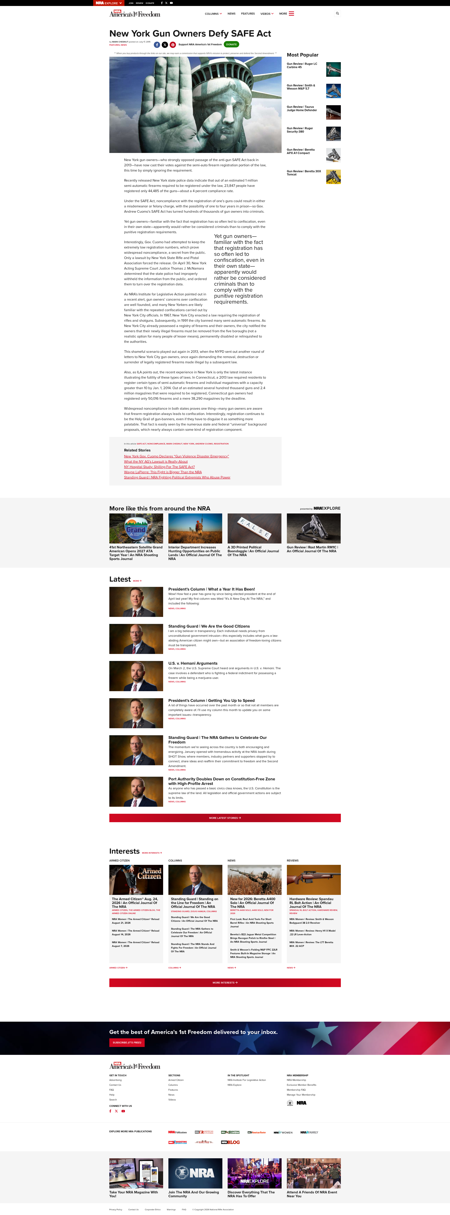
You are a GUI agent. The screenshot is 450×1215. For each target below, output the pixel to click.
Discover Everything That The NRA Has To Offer (251, 1194)
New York (188, 443)
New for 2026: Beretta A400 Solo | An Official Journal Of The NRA (252, 902)
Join (131, 3)
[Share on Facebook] (157, 43)
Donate (150, 3)
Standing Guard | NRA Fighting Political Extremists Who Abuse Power (177, 477)
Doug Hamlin (198, 911)
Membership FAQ (296, 1090)
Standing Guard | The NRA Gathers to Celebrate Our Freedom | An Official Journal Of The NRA (192, 932)
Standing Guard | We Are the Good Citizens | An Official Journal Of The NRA (194, 919)
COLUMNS (212, 911)
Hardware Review (327, 910)
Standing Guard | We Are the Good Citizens (209, 626)
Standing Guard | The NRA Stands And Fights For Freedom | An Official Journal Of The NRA (193, 947)
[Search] (337, 13)
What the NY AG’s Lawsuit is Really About (156, 461)
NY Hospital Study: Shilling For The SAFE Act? (159, 466)
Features (248, 14)
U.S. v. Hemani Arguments (192, 663)
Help (111, 1094)
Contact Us (115, 1085)
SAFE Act (141, 443)
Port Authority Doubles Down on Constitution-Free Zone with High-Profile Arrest (221, 781)
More (136, 580)
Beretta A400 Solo (240, 910)
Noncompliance (156, 443)
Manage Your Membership (301, 1094)
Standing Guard (180, 911)
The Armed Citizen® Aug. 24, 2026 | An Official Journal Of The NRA (135, 902)
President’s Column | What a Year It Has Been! (211, 589)
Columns (212, 14)
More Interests (150, 852)
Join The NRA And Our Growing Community (193, 1194)
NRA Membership (296, 1080)
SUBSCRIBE (127, 1042)
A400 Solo (257, 910)
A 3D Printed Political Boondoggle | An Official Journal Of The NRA (253, 551)
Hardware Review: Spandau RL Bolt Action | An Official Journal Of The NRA (311, 902)
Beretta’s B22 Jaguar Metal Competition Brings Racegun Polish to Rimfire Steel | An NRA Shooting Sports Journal (253, 938)
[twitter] (165, 43)
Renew (139, 3)
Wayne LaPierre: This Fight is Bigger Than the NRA (163, 471)
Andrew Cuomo (204, 443)
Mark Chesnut (174, 443)
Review (293, 913)
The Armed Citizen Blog (142, 910)
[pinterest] (173, 43)
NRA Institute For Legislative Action (247, 1080)
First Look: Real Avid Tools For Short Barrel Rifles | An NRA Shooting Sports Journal (252, 922)
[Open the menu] (291, 13)
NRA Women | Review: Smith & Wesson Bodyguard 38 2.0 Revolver (312, 921)
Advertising (115, 1080)
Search (113, 1099)
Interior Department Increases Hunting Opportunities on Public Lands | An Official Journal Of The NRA (195, 553)
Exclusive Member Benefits (301, 1085)
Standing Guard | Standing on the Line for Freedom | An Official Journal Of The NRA (194, 902)
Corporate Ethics (153, 1209)
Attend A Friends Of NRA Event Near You (312, 1194)
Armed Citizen (119, 861)
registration (221, 443)
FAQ (111, 1090)
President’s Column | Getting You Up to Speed (211, 700)
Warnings (171, 1209)
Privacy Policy (115, 1209)
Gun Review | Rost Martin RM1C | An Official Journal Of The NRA (312, 549)
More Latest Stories (239, 818)
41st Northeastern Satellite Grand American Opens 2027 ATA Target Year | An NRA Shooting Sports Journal (136, 553)
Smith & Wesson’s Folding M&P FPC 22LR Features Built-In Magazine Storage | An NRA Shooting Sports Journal (253, 953)
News (232, 14)
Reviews (293, 861)
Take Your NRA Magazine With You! (133, 1194)
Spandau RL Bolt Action (303, 910)
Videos (266, 14)
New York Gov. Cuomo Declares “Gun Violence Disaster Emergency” (176, 456)
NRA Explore (235, 1085)
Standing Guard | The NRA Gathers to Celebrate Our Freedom (217, 739)
